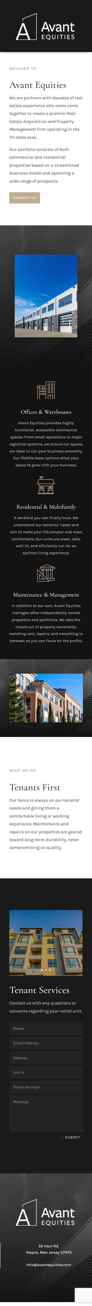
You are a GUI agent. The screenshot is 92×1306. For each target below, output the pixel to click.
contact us (24, 198)
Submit (72, 1137)
